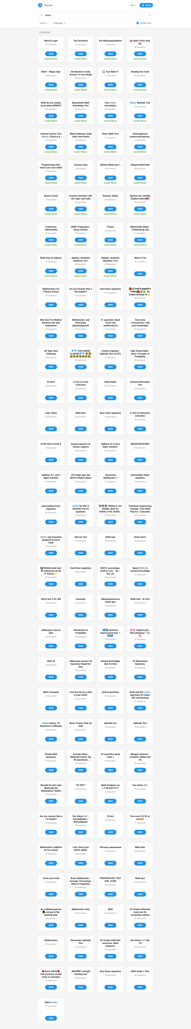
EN (132, 5)
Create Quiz (145, 23)
